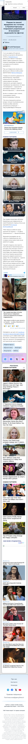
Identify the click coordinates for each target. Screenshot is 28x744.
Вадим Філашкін (17, 72)
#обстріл (18, 347)
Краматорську (13, 57)
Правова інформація (14, 694)
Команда (14, 685)
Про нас (14, 679)
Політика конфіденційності (14, 697)
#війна (15, 350)
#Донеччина (8, 347)
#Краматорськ (9, 344)
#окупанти (7, 350)
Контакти (14, 682)
